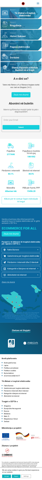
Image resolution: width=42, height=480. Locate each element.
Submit (21, 127)
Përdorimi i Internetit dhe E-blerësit (22, 262)
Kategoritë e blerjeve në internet (21, 268)
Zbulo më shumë (21, 95)
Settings (26, 476)
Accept (6, 476)
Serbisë (6, 421)
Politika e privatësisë (11, 368)
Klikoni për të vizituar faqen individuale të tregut (21, 200)
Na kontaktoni (9, 373)
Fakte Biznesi (13, 249)
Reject (16, 476)
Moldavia (7, 414)
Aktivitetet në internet (17, 275)
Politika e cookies (10, 371)
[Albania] (11, 2)
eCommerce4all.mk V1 (12, 376)
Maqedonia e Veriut (11, 419)
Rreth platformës (10, 363)
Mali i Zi (6, 416)
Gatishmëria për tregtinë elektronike (23, 256)
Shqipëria (7, 406)
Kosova (6, 411)
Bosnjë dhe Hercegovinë (12, 408)
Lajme (6, 365)
